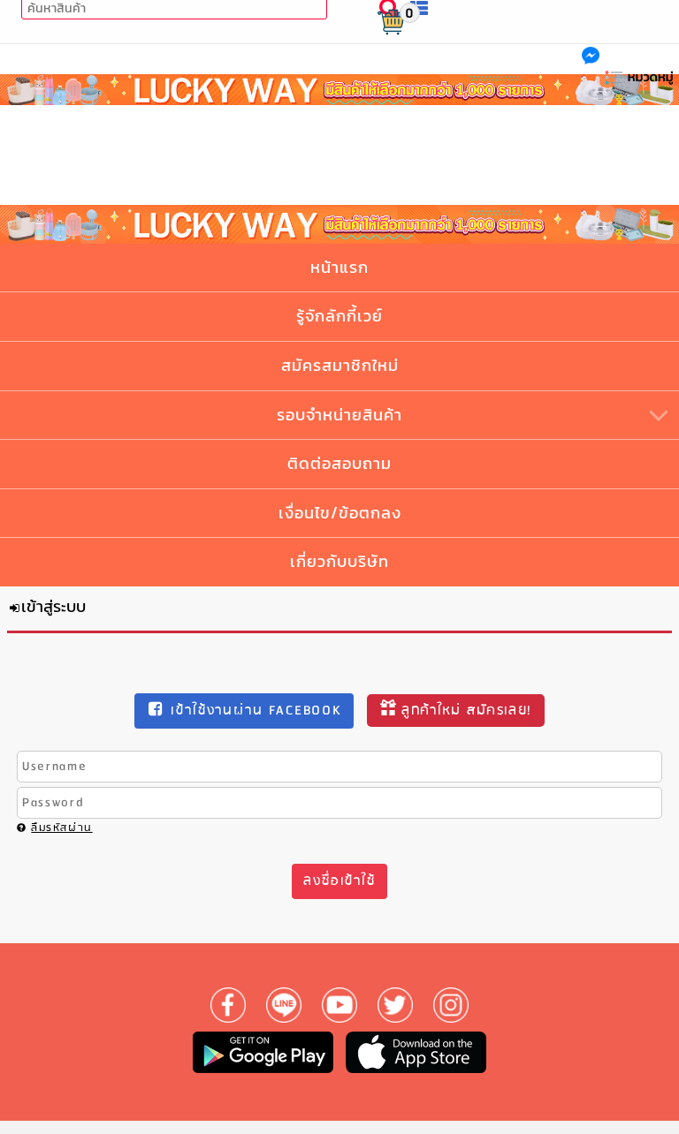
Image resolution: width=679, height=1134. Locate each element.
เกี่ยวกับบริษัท (339, 561)
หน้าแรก (339, 267)
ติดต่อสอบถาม (339, 463)
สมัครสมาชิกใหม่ (340, 365)
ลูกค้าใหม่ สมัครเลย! (466, 710)
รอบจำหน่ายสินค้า (339, 415)
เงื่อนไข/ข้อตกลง (339, 513)
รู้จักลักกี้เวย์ (339, 316)
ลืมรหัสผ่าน (61, 828)
